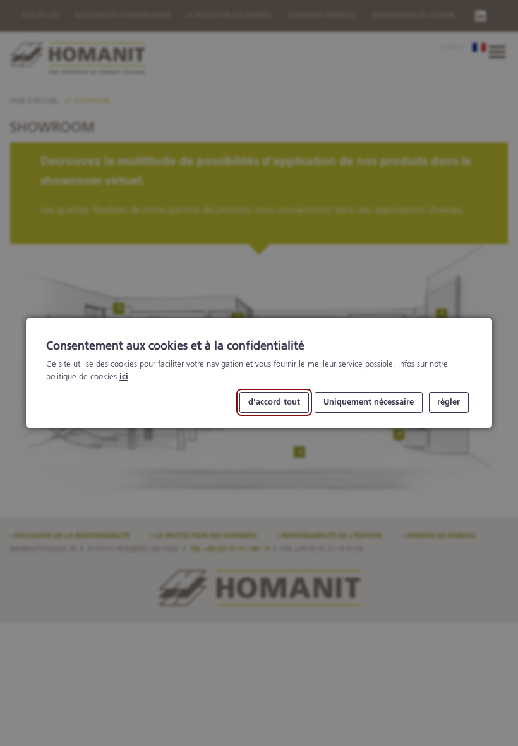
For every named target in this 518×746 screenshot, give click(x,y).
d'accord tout (274, 402)
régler (448, 402)
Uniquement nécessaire (368, 402)
